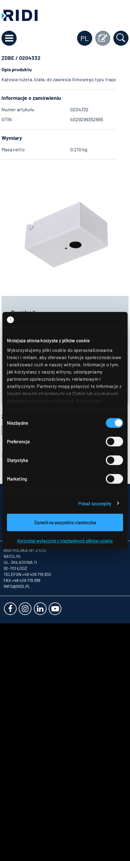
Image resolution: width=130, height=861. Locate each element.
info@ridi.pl (17, 586)
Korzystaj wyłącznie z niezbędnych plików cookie (65, 540)
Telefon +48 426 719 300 (27, 574)
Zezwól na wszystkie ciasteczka (65, 522)
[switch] (114, 441)
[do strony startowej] (20, 14)
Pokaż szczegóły (95, 503)
